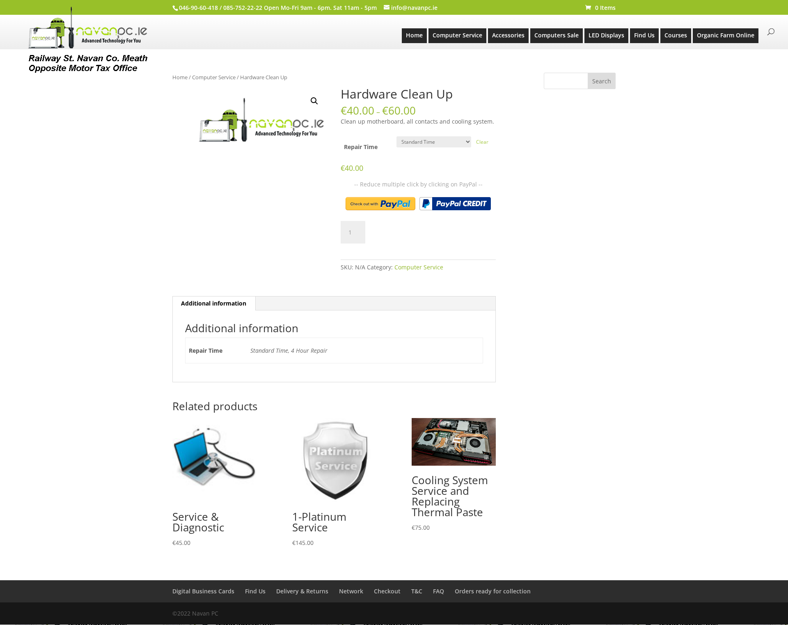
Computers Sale (556, 35)
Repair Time (361, 147)
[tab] (214, 303)
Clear (482, 142)
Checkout (387, 591)
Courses (675, 35)
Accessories (508, 35)
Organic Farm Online (725, 35)
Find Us (644, 35)
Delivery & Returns (302, 591)
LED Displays (606, 35)
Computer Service (457, 35)
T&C (416, 591)
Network (351, 591)
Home (414, 35)
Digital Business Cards (203, 591)
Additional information (213, 303)
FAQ (438, 591)
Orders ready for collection (493, 591)
